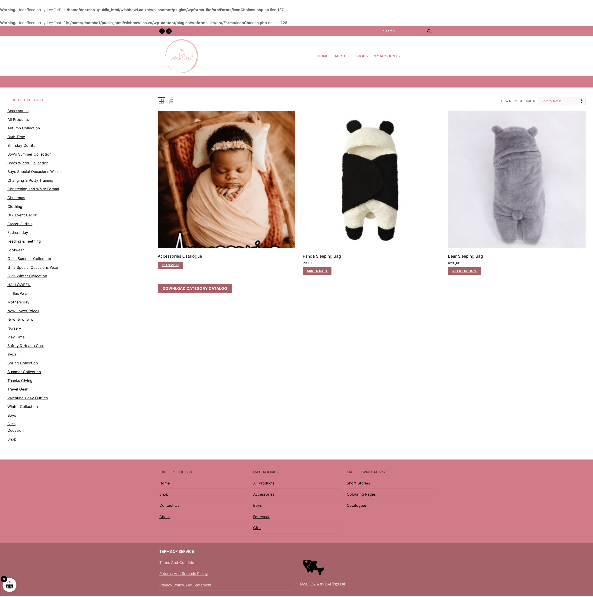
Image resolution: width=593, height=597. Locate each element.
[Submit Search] (429, 31)
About (164, 516)
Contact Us (169, 505)
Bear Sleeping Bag (465, 256)
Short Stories (358, 483)
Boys (257, 505)
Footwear (261, 516)
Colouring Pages (361, 494)
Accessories (263, 494)
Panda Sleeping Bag (322, 256)
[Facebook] (162, 31)
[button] (317, 271)
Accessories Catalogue (180, 256)
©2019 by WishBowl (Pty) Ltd (322, 584)
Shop (163, 494)
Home (164, 483)
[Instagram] (168, 31)
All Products (263, 483)
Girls (257, 527)
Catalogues (357, 505)
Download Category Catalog (195, 288)
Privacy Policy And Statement (185, 585)
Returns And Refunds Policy (183, 573)
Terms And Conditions (178, 562)
